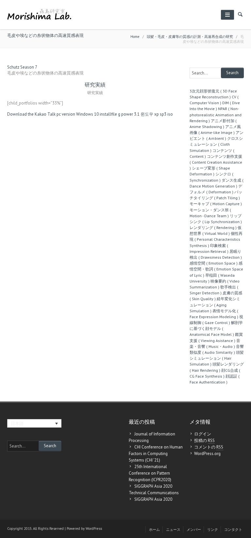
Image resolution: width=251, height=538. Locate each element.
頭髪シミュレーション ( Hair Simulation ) (217, 358)
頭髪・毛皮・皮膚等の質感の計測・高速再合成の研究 (190, 36)
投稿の (204, 440)
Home (135, 36)
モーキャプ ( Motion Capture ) (216, 203)
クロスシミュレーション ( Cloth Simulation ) (216, 144)
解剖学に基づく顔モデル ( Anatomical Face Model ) (216, 328)
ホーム (154, 529)
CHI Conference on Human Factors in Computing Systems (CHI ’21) (156, 453)
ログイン (202, 434)
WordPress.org (207, 453)
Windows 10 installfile (96, 114)
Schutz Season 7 (22, 67)
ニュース (173, 529)
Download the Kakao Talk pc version (41, 114)
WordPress (94, 528)
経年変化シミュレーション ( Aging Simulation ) (215, 304)
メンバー (194, 529)
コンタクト (233, 529)
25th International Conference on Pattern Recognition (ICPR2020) (150, 473)
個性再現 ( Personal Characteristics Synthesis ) (216, 239)
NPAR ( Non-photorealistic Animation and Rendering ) (216, 114)
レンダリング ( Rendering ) (213, 227)
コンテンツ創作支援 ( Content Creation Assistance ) (216, 162)
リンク (212, 529)
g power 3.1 (129, 114)
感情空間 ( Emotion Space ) (214, 263)
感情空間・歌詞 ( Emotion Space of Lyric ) (216, 269)
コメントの (208, 447)
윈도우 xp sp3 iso (157, 114)
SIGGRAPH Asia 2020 (153, 499)
